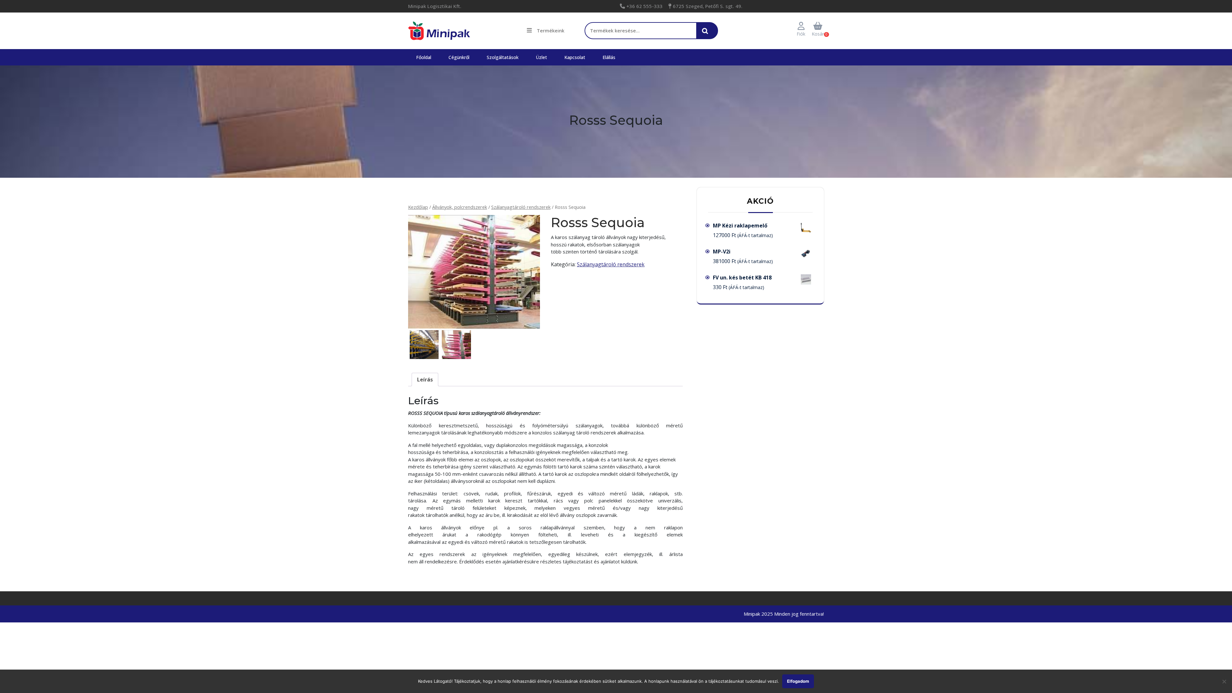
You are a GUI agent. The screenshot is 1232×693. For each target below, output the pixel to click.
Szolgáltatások (502, 57)
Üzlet (541, 57)
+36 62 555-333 (644, 6)
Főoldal (423, 57)
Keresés (707, 34)
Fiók (801, 34)
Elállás (609, 57)
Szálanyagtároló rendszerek (521, 207)
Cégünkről (459, 57)
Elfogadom (798, 681)
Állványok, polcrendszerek (459, 207)
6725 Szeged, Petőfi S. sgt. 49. (707, 6)
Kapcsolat (574, 57)
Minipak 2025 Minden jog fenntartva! (784, 614)
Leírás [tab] (425, 379)
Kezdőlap (418, 207)
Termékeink (550, 30)
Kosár (818, 34)
